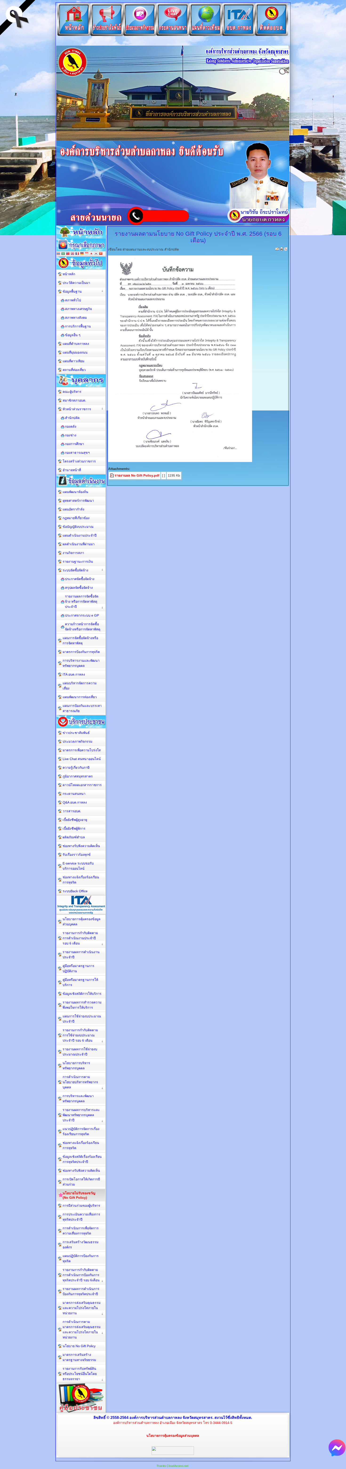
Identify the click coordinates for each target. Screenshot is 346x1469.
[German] (82, 254)
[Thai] (58, 254)
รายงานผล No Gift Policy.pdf (137, 475)
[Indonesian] (87, 254)
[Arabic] (63, 254)
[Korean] (96, 254)
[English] (72, 254)
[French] (77, 254)
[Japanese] (91, 254)
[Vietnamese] (101, 254)
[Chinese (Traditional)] (68, 254)
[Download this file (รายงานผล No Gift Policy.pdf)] (112, 475)
